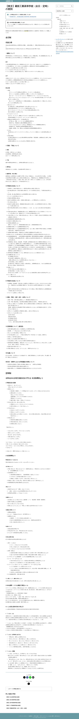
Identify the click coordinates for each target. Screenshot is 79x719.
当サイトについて (43, 716)
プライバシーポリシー (23, 716)
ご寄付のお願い (36, 716)
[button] (33, 677)
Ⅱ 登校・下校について (64, 22)
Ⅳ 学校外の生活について (64, 26)
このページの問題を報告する (14, 688)
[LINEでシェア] (30, 677)
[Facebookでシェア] (27, 677)
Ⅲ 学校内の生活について (64, 24)
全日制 (57, 17)
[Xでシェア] (24, 677)
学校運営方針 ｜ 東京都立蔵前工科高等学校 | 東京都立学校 (23, 16)
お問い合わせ (57, 716)
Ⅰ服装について (62, 20)
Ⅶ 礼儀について (62, 33)
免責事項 (30, 716)
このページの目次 (63, 15)
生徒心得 (59, 19)
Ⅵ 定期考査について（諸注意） (65, 31)
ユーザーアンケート (60, 39)
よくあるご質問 (50, 716)
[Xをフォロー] (29, 684)
